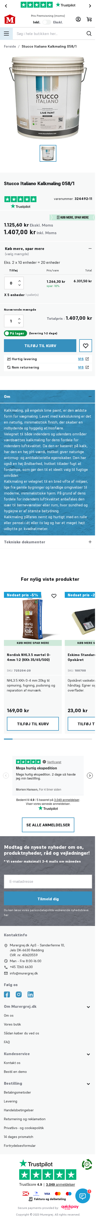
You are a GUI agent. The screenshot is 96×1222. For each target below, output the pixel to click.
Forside (10, 46)
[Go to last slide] (5, 6)
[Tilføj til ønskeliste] (85, 345)
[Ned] (19, 284)
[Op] (19, 281)
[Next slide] (91, 6)
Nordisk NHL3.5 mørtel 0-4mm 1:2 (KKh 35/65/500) (28, 657)
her (6, 915)
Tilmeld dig (47, 898)
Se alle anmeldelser (47, 824)
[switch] (46, 22)
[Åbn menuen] (6, 33)
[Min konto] (78, 19)
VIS (81, 359)
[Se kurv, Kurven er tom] (89, 19)
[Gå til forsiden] (13, 19)
